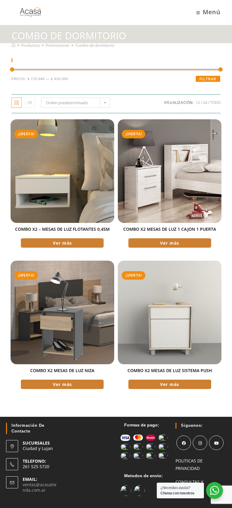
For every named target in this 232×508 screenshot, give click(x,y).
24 (205, 102)
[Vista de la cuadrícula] (16, 103)
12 (198, 102)
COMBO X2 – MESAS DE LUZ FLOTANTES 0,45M (62, 229)
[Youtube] (216, 443)
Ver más (62, 243)
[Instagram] (200, 443)
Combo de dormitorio (94, 45)
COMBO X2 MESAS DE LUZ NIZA (62, 370)
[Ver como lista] (30, 103)
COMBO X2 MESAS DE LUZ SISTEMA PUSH (169, 370)
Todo (215, 102)
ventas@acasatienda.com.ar (39, 487)
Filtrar (207, 79)
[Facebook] (183, 443)
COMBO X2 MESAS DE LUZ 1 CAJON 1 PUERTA (169, 229)
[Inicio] (13, 45)
